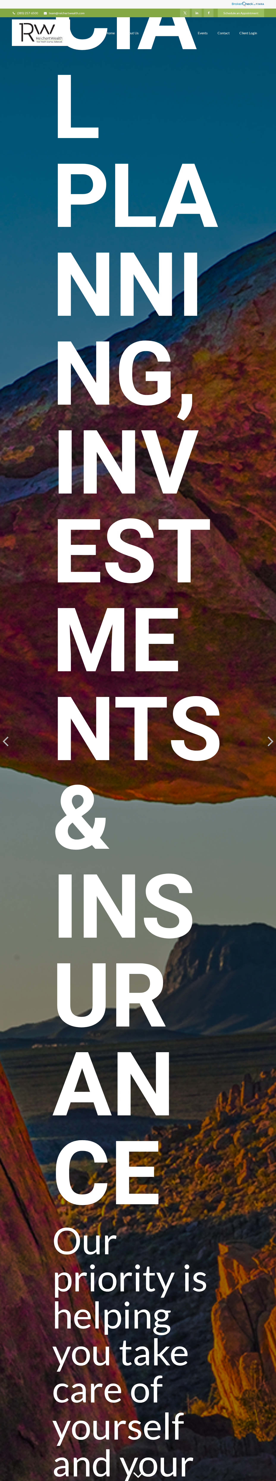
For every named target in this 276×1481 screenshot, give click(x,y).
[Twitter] (185, 13)
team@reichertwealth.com (67, 13)
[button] (110, 33)
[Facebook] (208, 13)
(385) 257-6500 (27, 13)
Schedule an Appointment (241, 13)
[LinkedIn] (197, 13)
